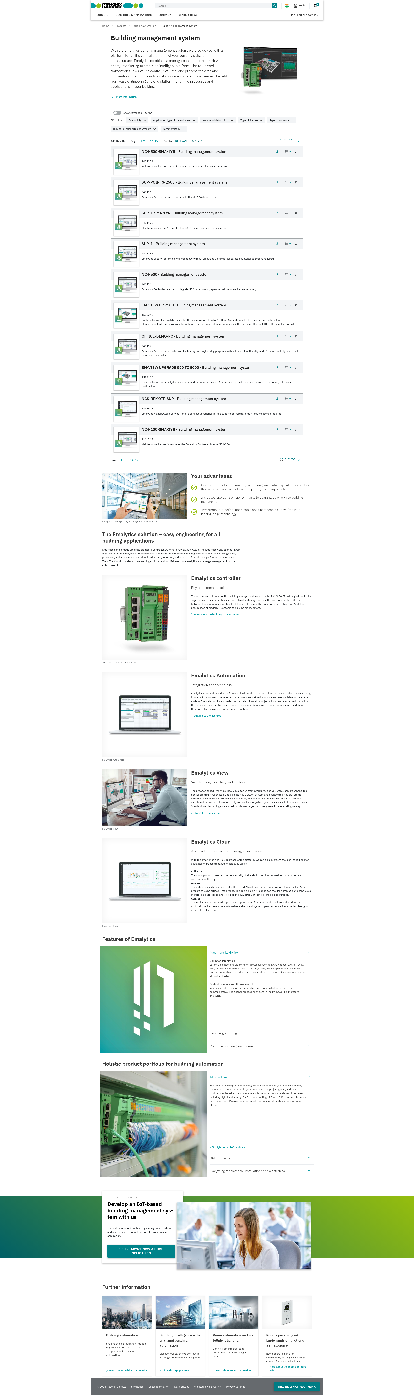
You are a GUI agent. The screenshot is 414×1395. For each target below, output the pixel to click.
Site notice (137, 1386)
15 (156, 141)
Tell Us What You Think (297, 1386)
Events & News (187, 14)
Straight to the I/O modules (228, 1147)
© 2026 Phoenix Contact (111, 1386)
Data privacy (181, 1386)
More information (126, 96)
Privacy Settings (235, 1386)
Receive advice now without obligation (141, 1251)
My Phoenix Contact (305, 14)
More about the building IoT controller (216, 614)
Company (164, 14)
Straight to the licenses (207, 715)
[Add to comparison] (296, 151)
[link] (207, 161)
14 (151, 141)
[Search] (274, 6)
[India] (287, 5)
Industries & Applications (133, 14)
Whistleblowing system (207, 1386)
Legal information (159, 1386)
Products (102, 14)
